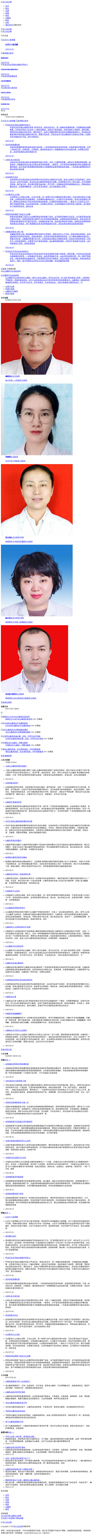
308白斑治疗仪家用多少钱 (15, 1081)
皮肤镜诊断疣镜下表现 (14, 1194)
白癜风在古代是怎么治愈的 (16, 1030)
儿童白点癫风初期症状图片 (16, 766)
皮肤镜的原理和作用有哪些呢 (17, 1064)
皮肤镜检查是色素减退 (14, 1177)
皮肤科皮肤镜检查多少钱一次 (17, 1102)
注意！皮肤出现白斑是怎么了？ (18, 1458)
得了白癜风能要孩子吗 (14, 1422)
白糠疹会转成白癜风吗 (14, 963)
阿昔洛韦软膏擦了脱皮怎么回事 (18, 1356)
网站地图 (19, 1518)
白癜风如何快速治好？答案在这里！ (19, 1469)
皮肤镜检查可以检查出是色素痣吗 (18, 1122)
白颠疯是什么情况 (12, 891)
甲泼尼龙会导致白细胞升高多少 (18, 1258)
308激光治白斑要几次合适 (15, 1158)
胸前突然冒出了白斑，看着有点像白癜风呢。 (23, 1480)
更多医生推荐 (6, 702)
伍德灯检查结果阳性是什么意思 (18, 1141)
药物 (7, 13)
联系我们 (12, 1518)
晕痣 (7, 15)
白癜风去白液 (10, 997)
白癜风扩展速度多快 (13, 802)
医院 (7, 20)
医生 (7, 8)
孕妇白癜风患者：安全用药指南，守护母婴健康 (24, 752)
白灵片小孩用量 (11, 1217)
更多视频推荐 (6, 756)
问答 (7, 23)
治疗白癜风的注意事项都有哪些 (18, 732)
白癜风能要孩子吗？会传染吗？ (18, 1381)
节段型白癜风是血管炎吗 (15, 1411)
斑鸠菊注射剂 (10, 1236)
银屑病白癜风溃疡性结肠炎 (16, 857)
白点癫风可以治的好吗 (14, 946)
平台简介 (4, 1518)
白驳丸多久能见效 (12, 1296)
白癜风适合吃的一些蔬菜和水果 (18, 874)
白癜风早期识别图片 (13, 840)
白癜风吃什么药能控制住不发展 (18, 927)
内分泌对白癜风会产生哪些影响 (18, 726)
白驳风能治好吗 (11, 783)
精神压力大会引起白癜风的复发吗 (18, 719)
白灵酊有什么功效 (12, 1334)
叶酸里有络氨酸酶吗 (13, 1013)
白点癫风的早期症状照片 (15, 908)
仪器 (7, 11)
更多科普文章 (6, 1050)
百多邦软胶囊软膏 (12, 1279)
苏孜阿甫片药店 (11, 1315)
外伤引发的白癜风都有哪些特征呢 (18, 821)
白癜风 (8, 18)
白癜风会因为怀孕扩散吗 (15, 1392)
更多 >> (7, 1060)
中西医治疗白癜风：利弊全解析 (18, 745)
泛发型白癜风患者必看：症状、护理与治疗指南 (24, 739)
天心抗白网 (18, 1526)
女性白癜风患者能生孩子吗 (16, 1403)
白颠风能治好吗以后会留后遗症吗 (18, 980)
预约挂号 (9, 25)
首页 (7, 6)
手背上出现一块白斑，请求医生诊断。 (20, 1436)
